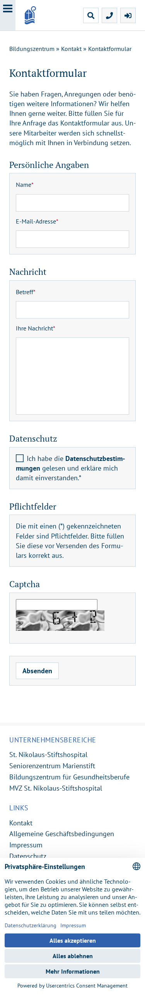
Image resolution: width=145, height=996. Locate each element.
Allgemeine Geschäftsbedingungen (61, 833)
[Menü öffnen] (7, 15)
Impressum (26, 844)
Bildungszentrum (32, 49)
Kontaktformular (109, 49)
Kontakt (71, 49)
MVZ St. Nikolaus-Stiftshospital (55, 788)
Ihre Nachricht (35, 328)
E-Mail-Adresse (37, 221)
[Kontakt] (109, 15)
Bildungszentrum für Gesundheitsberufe (69, 776)
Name (25, 184)
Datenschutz (27, 856)
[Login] (128, 15)
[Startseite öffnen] (41, 15)
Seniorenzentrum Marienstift (52, 765)
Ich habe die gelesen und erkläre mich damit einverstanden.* (70, 468)
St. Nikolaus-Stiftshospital (48, 754)
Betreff (26, 292)
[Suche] (91, 15)
